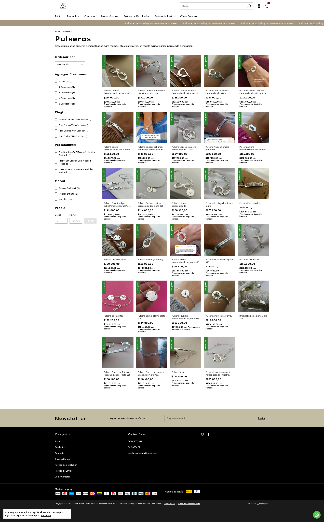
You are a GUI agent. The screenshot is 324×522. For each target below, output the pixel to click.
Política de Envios (164, 16)
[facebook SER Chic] (208, 434)
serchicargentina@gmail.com (142, 453)
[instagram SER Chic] (202, 434)
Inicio (58, 16)
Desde (58, 215)
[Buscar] (249, 6)
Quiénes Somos (109, 16)
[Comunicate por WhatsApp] (317, 515)
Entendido (46, 515)
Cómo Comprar (189, 16)
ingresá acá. (169, 504)
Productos (73, 16)
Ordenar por (65, 57)
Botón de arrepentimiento (189, 504)
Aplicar (90, 220)
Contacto (89, 16)
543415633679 (135, 441)
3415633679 (134, 447)
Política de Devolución (136, 16)
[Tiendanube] (258, 504)
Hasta (73, 215)
